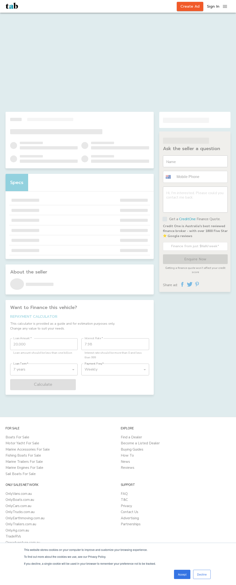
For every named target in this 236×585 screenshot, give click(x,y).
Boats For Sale (17, 437)
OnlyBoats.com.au (20, 499)
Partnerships (131, 524)
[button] (169, 177)
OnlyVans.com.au (19, 493)
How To (127, 455)
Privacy (126, 506)
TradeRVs (13, 536)
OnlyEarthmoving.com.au (25, 518)
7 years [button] (19, 369)
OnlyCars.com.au (18, 506)
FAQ (124, 493)
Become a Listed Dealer (140, 443)
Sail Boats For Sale (21, 474)
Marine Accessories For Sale (28, 449)
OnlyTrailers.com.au (21, 524)
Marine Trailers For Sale (24, 461)
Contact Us (129, 512)
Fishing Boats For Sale (23, 455)
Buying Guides (132, 449)
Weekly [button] (91, 369)
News (125, 461)
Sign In (213, 6)
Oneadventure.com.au (23, 542)
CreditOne (187, 219)
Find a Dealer (131, 437)
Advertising (130, 518)
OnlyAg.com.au (17, 530)
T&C (124, 499)
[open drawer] (224, 6)
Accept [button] (182, 574)
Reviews (127, 467)
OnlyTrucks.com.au (20, 512)
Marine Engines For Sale (24, 467)
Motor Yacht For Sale (22, 443)
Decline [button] (202, 574)
